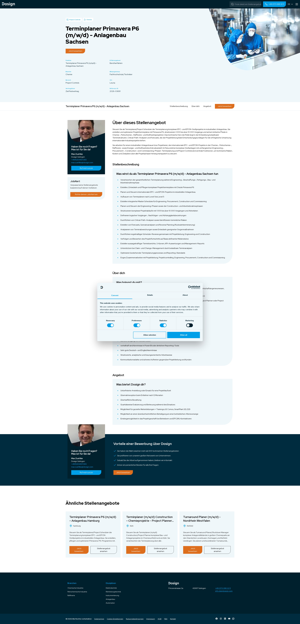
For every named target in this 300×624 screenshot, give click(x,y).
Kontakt (173, 619)
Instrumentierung (112, 595)
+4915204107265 (79, 159)
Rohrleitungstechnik (113, 592)
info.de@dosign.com (223, 591)
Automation (110, 603)
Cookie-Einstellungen (115, 619)
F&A (165, 619)
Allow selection (149, 335)
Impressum (150, 619)
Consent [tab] (114, 295)
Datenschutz (99, 619)
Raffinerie (71, 595)
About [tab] (185, 295)
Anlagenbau (110, 599)
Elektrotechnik (111, 588)
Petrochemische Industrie (77, 592)
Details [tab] (150, 295)
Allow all (183, 335)
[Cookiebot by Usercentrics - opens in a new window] (190, 287)
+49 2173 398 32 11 (223, 588)
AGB (159, 619)
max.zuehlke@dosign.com (82, 162)
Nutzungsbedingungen (135, 619)
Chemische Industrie (75, 588)
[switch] (136, 325)
